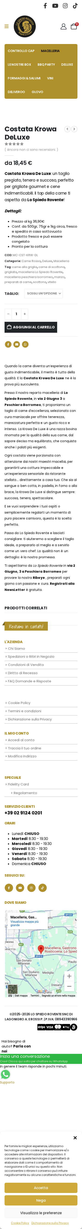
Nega (41, 1200)
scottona (39, 282)
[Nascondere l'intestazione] (24, 26)
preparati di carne (18, 282)
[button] (75, 1137)
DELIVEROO (16, 92)
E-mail (16, 344)
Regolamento (25, 792)
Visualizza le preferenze (41, 1213)
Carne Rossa (31, 261)
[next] (74, 129)
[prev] (67, 129)
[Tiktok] (75, 6)
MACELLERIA (50, 51)
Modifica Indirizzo (22, 756)
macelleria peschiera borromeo (29, 277)
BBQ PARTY (46, 64)
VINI (50, 78)
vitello (52, 282)
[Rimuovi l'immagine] (41, 911)
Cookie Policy (20, 1223)
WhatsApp (25, 344)
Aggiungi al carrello (34, 327)
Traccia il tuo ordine (24, 748)
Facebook (8, 344)
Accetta (41, 1187)
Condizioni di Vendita (26, 664)
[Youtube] (55, 6)
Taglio (11, 293)
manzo (59, 277)
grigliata (11, 272)
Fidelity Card (18, 784)
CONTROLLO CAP (21, 51)
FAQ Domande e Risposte (29, 681)
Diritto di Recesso (23, 672)
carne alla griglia (24, 267)
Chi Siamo (16, 648)
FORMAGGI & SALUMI (24, 78)
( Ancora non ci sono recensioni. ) (31, 149)
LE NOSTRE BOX (19, 64)
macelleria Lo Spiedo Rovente (40, 272)
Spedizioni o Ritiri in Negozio (31, 656)
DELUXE (67, 64)
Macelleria (61, 261)
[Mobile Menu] (8, 26)
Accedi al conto (21, 740)
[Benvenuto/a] (63, 26)
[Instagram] (65, 6)
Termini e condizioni (24, 711)
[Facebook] (45, 6)
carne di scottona (51, 267)
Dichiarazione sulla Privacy (50, 1223)
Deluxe (47, 261)
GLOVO (37, 92)
